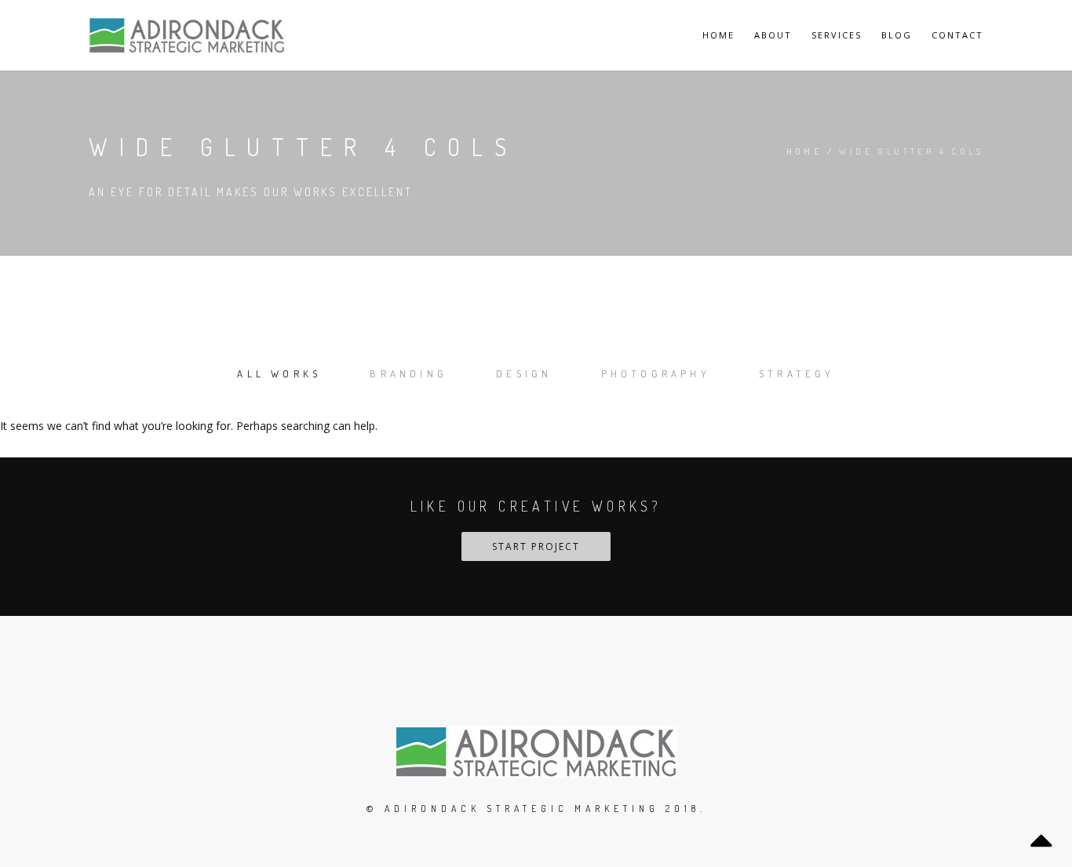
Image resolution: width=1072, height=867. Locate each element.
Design (524, 373)
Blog (896, 35)
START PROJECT (536, 546)
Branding (408, 373)
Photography (655, 373)
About (773, 35)
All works (279, 373)
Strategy (797, 373)
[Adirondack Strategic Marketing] (187, 35)
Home (718, 35)
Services (836, 35)
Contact (957, 35)
